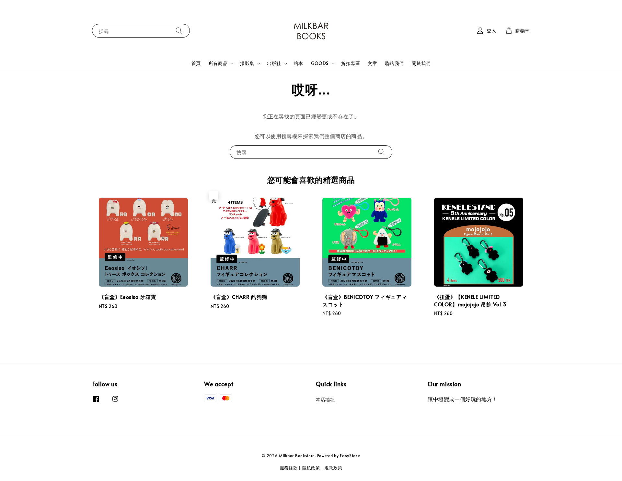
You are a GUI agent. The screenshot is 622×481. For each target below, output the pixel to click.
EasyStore (350, 455)
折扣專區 (350, 63)
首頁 (196, 63)
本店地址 (325, 399)
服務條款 (289, 468)
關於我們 (421, 63)
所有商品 (218, 63)
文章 (372, 63)
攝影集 (247, 63)
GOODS (319, 63)
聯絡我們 (394, 63)
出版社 (274, 63)
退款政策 (333, 468)
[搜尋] (179, 30)
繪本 (298, 63)
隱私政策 (311, 468)
